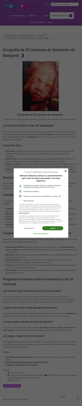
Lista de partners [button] (24, 213)
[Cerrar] (66, 171)
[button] (41, 200)
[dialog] (41, 203)
